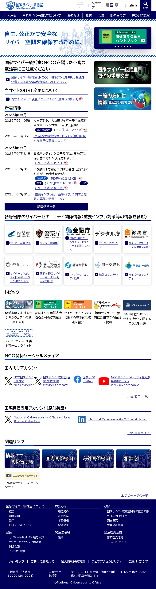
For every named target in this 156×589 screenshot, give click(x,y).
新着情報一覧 (46, 206)
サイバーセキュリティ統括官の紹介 (139, 245)
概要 (11, 511)
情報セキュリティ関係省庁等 (22, 458)
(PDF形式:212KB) (63, 178)
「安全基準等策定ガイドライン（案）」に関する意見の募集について (59, 138)
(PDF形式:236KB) (49, 188)
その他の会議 (17, 551)
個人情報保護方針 (73, 561)
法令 (60, 537)
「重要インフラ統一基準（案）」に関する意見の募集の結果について (60, 196)
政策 (89, 15)
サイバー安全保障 (20, 243)
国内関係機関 (59, 458)
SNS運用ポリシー (139, 396)
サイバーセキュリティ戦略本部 (26, 537)
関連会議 (14, 546)
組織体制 (14, 516)
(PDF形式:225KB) (68, 129)
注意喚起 (63, 516)
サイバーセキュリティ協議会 (25, 542)
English (130, 5)
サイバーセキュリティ (108, 245)
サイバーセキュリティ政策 (79, 276)
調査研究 (112, 520)
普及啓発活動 (141, 15)
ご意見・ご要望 (138, 561)
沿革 (11, 520)
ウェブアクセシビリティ (107, 561)
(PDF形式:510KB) (59, 183)
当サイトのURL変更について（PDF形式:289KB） (45, 99)
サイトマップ (16, 561)
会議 (101, 15)
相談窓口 (133, 458)
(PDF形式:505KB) (49, 162)
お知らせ (73, 15)
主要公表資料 (115, 525)
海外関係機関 (96, 458)
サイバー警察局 (49, 243)
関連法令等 (118, 15)
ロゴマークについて (20, 525)
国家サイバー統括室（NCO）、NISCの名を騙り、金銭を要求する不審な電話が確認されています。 (48, 79)
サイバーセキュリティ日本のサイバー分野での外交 (20, 277)
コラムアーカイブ (116, 542)
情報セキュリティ (109, 274)
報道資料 (63, 511)
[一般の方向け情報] (122, 98)
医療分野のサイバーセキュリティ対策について (50, 277)
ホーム (12, 15)
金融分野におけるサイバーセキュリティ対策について (79, 244)
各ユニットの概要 (117, 516)
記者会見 (63, 525)
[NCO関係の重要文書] (122, 72)
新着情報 (63, 520)
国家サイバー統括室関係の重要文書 (128, 511)
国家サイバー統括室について (41, 15)
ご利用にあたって (43, 561)
